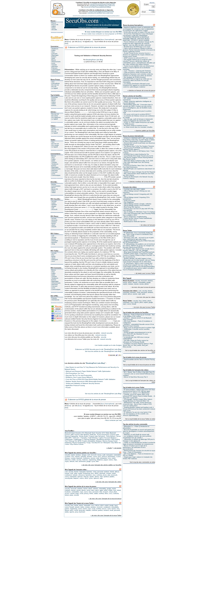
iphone (147, 284)
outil (53, 208)
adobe (96, 493)
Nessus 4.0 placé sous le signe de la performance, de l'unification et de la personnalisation (135, 447)
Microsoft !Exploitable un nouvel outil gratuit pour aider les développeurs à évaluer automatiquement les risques (138, 431)
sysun (93, 461)
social (81, 493)
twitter (105, 490)
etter (109, 475)
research (105, 492)
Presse (54, 23)
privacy (86, 493)
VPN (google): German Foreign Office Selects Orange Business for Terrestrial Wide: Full (137, 400)
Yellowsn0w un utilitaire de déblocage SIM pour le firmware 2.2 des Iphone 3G (138, 440)
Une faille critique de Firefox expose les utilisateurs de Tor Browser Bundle (135, 341)
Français (54, 298)
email (111, 510)
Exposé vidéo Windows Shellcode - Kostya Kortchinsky (92, 434)
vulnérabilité (117, 455)
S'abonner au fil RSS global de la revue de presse (87, 47)
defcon (130, 294)
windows (54, 204)
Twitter (54, 28)
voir (91, 41)
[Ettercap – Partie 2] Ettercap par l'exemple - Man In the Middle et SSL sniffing (139, 315)
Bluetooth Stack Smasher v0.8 (94, 433)
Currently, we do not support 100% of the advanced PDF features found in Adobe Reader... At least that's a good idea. (139, 396)
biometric (54, 242)
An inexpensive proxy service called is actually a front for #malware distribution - (138, 269)
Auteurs (53, 105)
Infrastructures (56, 61)
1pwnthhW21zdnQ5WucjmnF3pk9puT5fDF (102, 4)
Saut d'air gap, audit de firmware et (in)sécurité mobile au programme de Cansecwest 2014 (138, 120)
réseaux (67, 458)
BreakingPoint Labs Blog (94, 59)
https (115, 460)
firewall (134, 304)
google (148, 282)
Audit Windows (93, 438)
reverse (93, 458)
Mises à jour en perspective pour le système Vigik (139, 327)
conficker (99, 475)
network (54, 226)
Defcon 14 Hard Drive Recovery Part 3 (136, 377)
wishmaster (82, 461)
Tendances (55, 49)
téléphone (100, 460)
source (95, 456)
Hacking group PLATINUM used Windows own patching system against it (137, 148)
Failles (54, 50)
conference (68, 475)
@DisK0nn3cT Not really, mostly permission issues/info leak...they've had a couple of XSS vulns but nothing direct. (137, 404)
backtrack (89, 475)
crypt (139, 294)
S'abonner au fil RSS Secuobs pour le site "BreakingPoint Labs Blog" (98, 349)
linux (53, 255)
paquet (106, 460)
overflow (101, 493)
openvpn (80, 476)
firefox (91, 493)
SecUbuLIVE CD (97, 442)
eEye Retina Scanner (76, 444)
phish (141, 302)
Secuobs (54, 29)
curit (53, 236)
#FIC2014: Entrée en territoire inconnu (135, 125)
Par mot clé (55, 85)
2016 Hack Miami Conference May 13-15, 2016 (138, 161)
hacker (54, 223)
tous (102, 39)
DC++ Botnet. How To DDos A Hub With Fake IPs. (139, 372)
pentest (100, 510)
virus (72, 456)
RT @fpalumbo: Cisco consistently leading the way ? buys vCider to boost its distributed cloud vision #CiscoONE (138, 234)
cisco (53, 261)
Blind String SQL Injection (132, 207)
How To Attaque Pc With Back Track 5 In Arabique (139, 212)
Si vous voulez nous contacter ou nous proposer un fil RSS (102, 34)
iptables (112, 476)
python (67, 509)
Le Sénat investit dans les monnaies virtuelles (138, 127)
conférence (86, 458)
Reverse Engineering (78, 442)
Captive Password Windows (107, 438)
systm (91, 478)
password (144, 292)
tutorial (135, 294)
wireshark (102, 473)
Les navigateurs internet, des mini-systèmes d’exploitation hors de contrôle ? (137, 437)
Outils (53, 58)
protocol (104, 456)
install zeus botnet (129, 200)
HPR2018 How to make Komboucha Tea (136, 154)
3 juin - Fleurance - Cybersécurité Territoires (137, 71)
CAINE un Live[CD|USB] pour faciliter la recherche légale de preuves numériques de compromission (139, 443)
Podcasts (54, 68)
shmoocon (81, 475)
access (67, 493)
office (86, 478)
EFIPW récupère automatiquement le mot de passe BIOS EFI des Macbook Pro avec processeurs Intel (137, 334)
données (89, 456)
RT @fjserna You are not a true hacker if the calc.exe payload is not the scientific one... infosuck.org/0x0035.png (137, 413)
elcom (105, 475)
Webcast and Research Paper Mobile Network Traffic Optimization (88, 371)
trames (111, 460)
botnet (53, 256)
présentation (111, 456)
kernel (85, 509)
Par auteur (55, 116)
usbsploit (83, 456)
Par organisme (56, 117)
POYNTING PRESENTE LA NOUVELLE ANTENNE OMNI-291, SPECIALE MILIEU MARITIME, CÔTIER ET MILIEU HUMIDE (136, 38)
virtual (111, 492)
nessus (104, 509)
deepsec (76, 478)
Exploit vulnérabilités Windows (92, 441)
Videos (54, 102)
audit (103, 455)
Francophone (56, 83)
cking (53, 244)
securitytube (69, 478)
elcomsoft (114, 475)
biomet (54, 239)
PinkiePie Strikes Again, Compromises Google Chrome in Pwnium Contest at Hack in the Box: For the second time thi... (139, 255)
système (67, 456)
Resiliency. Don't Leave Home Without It (79, 377)
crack (109, 509)
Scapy (89, 442)
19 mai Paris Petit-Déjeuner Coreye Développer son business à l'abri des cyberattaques (138, 34)
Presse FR (55, 25)
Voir (66, 43)
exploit (54, 203)
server (129, 304)
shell (97, 458)
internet (136, 284)
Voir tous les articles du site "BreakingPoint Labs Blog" (103, 351)
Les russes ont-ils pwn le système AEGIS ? (137, 114)
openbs (91, 476)
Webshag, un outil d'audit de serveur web (136, 434)
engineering (92, 460)
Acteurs (53, 57)
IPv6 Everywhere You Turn (75, 373)
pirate (71, 495)
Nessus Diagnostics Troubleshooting (135, 216)
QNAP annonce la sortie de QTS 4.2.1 (136, 58)
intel (76, 461)
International (55, 300)
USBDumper (69, 439)
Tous (53, 82)
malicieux (85, 460)
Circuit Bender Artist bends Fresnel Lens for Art (138, 156)
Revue (53, 100)
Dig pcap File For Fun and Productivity (79, 375)
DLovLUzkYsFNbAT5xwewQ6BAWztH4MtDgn (97, 7)
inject (124, 304)
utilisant (72, 461)
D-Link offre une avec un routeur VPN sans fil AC (139, 32)
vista (109, 458)
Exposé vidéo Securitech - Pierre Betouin (102, 436)
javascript (82, 510)
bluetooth (79, 458)
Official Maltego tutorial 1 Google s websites (137, 204)
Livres (53, 63)
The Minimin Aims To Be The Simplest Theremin (139, 146)
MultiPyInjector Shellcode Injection (134, 221)
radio (101, 478)
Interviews (55, 66)
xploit (143, 294)
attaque (54, 206)
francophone (109, 39)
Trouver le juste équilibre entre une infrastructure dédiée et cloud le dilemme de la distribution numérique (138, 67)
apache (72, 512)
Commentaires (56, 73)
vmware (108, 473)
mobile (73, 460)
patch (97, 490)
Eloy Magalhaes (129, 202)
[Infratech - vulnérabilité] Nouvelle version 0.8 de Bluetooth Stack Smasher (138, 325)
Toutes (54, 128)
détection (68, 460)
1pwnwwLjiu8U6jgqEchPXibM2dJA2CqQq (101, 11)
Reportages (55, 55)
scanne (118, 456)
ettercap (86, 476)
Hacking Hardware (89, 439)
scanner (73, 458)
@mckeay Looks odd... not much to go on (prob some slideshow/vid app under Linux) (138, 238)
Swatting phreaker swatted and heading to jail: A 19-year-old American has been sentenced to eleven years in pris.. (139, 409)
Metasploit (107, 442)
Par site (54, 86)
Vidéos (54, 26)
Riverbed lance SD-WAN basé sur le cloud (137, 47)
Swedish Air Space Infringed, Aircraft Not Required (139, 172)
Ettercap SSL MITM (75, 441)
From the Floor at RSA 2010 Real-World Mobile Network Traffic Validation (90, 379)
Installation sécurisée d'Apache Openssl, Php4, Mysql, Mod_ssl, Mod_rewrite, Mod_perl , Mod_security (138, 345)
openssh (96, 478)
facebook (68, 492)
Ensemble (55, 97)
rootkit (113, 458)
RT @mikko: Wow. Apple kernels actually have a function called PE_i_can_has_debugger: (138, 249)
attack (53, 225)
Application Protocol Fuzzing (75, 385)
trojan (77, 493)
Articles (53, 99)
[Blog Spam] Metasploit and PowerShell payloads (139, 252)
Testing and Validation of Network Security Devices (83, 383)
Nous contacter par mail (113, 420)
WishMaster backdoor (103, 439)
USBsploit (55, 71)
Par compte (55, 145)
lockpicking (86, 473)
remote (141, 284)
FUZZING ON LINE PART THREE (134, 189)
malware (130, 284)
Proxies (68, 387)
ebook (119, 490)
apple (101, 490)
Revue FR (55, 189)
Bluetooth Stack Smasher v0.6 (74, 433)
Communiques (56, 69)
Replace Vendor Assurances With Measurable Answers (84, 381)
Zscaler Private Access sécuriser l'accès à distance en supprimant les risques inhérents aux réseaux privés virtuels (138, 54)
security (54, 218)
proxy (76, 512)
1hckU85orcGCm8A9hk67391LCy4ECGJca (102, 5)
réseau (99, 455)
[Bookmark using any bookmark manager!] (115, 355)
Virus (53, 52)
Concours (54, 53)
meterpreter (103, 458)
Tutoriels (54, 65)
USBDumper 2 (78, 439)
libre (97, 461)
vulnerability (142, 282)
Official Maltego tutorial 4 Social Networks (137, 205)
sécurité (54, 201)
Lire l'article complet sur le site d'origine (108, 345)
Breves (54, 60)
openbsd (106, 476)
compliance (106, 507)
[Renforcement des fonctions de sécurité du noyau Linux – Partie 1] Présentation (139, 451)
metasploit (55, 241)
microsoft (54, 209)
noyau (67, 461)
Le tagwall (55, 88)
